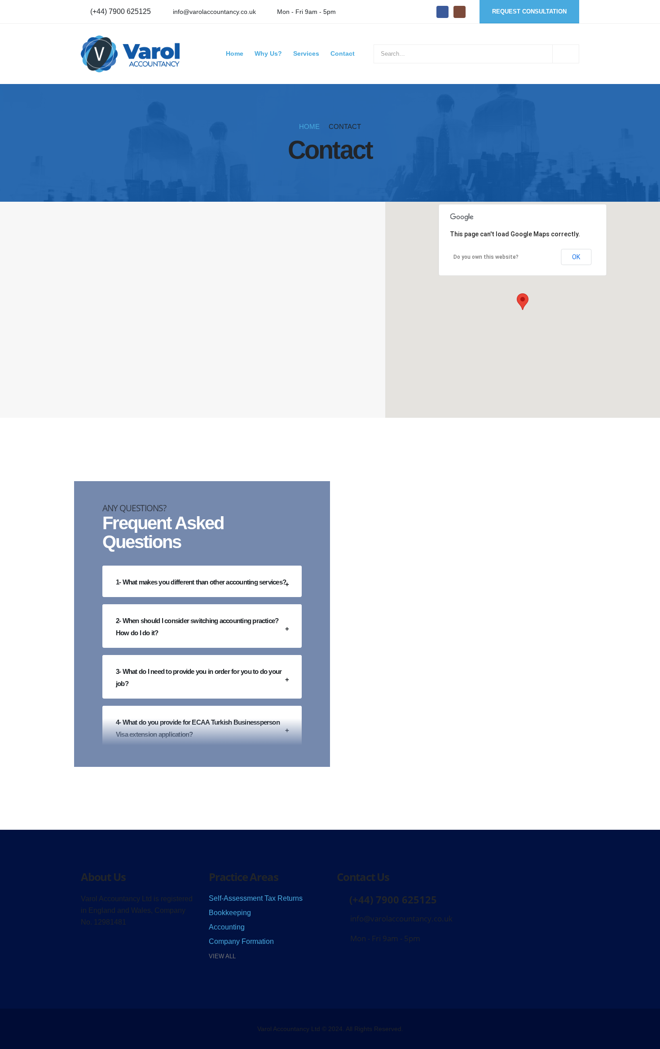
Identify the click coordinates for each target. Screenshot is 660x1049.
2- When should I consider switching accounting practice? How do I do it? (197, 627)
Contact (342, 53)
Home (234, 53)
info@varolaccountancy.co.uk (214, 11)
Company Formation (241, 941)
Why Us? (268, 53)
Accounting (227, 927)
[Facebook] (442, 12)
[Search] (566, 54)
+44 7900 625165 (109, 294)
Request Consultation (529, 11)
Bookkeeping (230, 912)
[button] (522, 301)
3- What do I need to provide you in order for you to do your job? (199, 677)
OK (576, 257)
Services (306, 53)
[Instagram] (459, 12)
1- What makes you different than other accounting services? (201, 582)
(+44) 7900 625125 (120, 11)
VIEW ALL (222, 956)
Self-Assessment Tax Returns (256, 898)
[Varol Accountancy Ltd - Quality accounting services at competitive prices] (130, 53)
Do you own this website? (486, 257)
